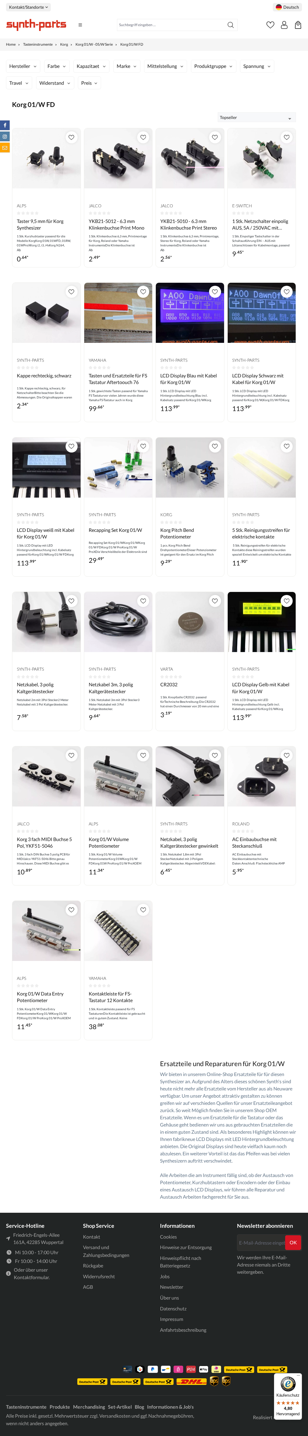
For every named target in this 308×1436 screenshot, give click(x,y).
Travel (15, 83)
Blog (139, 1407)
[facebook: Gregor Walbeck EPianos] (5, 125)
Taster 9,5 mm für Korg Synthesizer (40, 224)
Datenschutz (173, 1308)
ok (293, 1242)
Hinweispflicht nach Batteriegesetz (180, 1262)
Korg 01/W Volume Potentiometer (109, 842)
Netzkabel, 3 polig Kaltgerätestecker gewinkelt (189, 842)
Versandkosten (115, 1416)
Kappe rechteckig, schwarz (44, 375)
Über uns (169, 1297)
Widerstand (51, 83)
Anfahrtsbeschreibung (183, 1330)
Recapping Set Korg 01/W (115, 530)
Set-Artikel (120, 1407)
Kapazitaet (88, 66)
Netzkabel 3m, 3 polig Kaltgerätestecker (111, 687)
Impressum (171, 1319)
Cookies (168, 1236)
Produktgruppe (210, 66)
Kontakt (91, 1236)
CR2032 (168, 684)
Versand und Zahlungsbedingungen (106, 1251)
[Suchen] (231, 25)
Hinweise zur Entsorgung (186, 1247)
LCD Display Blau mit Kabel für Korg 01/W (188, 379)
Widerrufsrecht (99, 1276)
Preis (86, 83)
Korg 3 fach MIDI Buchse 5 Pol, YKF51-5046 (44, 842)
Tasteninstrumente (26, 1407)
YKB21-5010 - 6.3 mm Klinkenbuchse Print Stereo (188, 224)
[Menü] (80, 25)
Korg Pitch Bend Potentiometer (177, 533)
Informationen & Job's (170, 1407)
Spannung (253, 66)
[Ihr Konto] (284, 25)
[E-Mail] (5, 147)
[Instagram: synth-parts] (5, 136)
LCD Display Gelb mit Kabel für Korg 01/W (260, 687)
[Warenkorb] (298, 25)
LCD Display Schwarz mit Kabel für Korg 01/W (258, 379)
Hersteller (19, 66)
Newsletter (171, 1287)
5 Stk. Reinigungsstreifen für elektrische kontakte (261, 533)
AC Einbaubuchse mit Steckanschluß (254, 842)
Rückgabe (93, 1265)
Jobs (165, 1276)
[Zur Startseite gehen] (36, 25)
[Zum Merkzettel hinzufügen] (72, 137)
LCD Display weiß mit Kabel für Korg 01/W (45, 533)
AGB (88, 1287)
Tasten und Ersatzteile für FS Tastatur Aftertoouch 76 (118, 379)
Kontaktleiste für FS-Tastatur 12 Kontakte (111, 997)
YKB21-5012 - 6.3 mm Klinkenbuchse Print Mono (116, 224)
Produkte (60, 1407)
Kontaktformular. (32, 1277)
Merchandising (89, 1407)
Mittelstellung (162, 66)
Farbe (54, 66)
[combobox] (170, 25)
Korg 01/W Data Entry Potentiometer (40, 997)
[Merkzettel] (270, 25)
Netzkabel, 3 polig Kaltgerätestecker (35, 687)
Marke (123, 66)
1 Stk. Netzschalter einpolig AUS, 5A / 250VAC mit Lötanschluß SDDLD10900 (260, 224)
